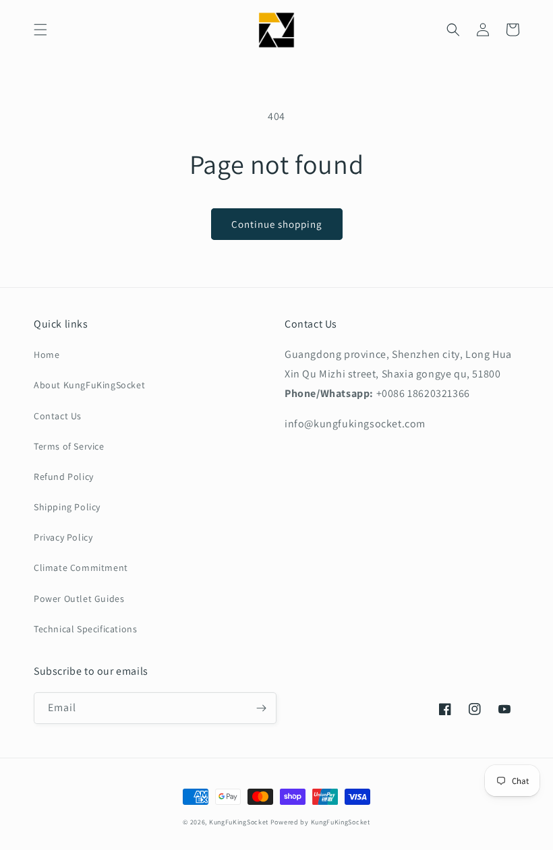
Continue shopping (276, 224)
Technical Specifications (85, 629)
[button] (40, 29)
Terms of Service (69, 446)
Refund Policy (64, 476)
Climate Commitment (81, 567)
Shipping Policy (67, 507)
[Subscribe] (261, 708)
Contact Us (58, 416)
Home (46, 354)
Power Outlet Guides (79, 599)
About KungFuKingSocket (89, 385)
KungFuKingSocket (238, 822)
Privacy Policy (63, 537)
